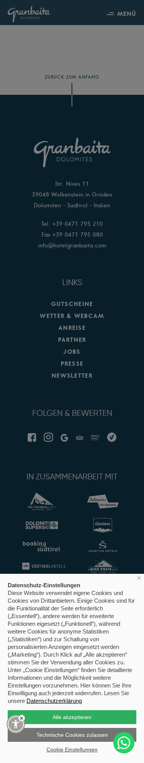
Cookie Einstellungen (72, 749)
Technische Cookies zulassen (72, 735)
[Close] (21, 718)
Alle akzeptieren (72, 717)
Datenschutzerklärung (54, 700)
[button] (16, 724)
